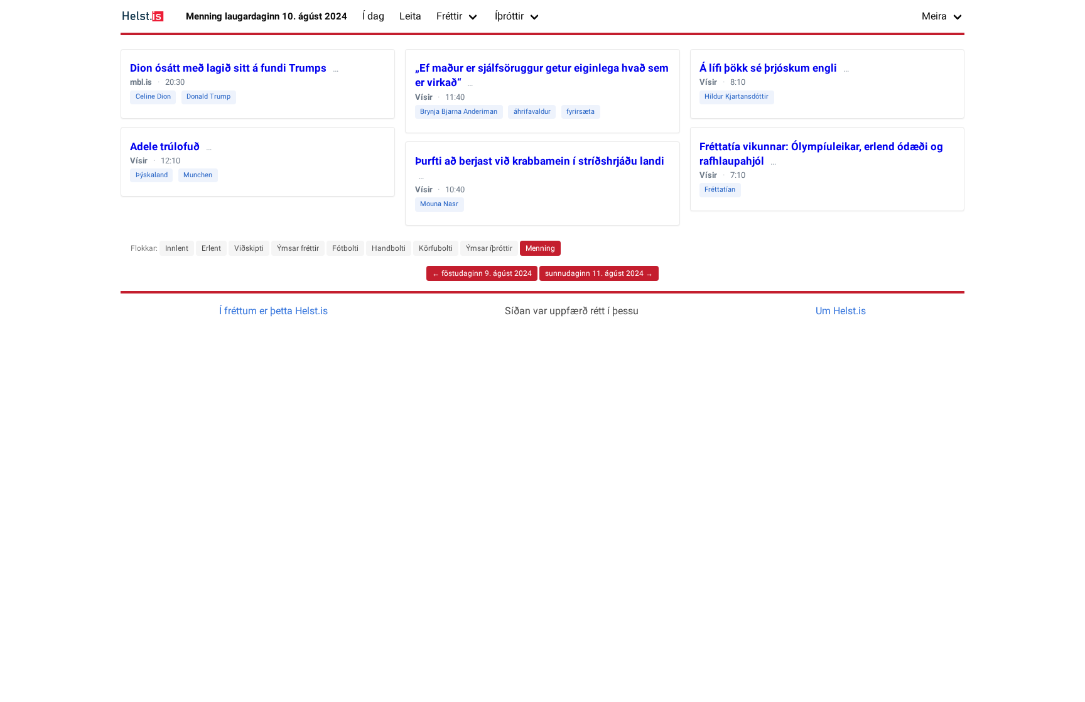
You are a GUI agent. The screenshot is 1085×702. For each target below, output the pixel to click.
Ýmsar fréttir (298, 248)
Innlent (176, 248)
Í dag (373, 16)
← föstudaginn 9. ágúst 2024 (482, 273)
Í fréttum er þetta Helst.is (273, 311)
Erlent (211, 248)
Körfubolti (436, 248)
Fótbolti (345, 248)
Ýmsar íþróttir (489, 248)
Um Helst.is (841, 311)
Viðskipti (249, 248)
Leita (410, 16)
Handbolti (389, 248)
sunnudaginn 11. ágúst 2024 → (599, 273)
